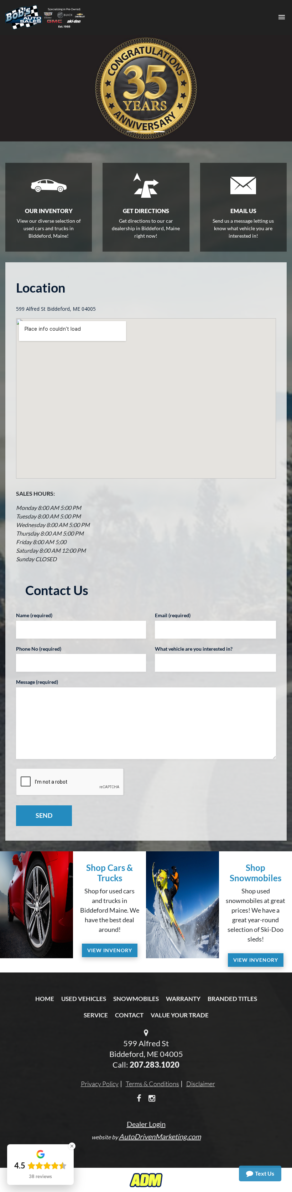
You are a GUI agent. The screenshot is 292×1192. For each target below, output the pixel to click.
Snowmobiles (136, 998)
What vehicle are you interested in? (194, 649)
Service (96, 1015)
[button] (22, 88)
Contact (129, 1015)
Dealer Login (146, 1124)
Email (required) (173, 615)
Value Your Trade (180, 1015)
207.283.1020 (154, 1064)
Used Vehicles (83, 998)
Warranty (183, 998)
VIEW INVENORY (109, 950)
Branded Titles (232, 998)
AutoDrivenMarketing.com (160, 1136)
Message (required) (37, 682)
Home (44, 998)
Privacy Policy (100, 1084)
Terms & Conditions (152, 1084)
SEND (44, 815)
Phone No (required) (38, 649)
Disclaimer (200, 1084)
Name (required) (34, 615)
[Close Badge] (71, 1146)
